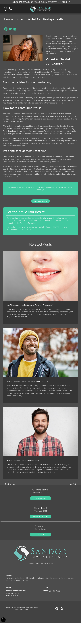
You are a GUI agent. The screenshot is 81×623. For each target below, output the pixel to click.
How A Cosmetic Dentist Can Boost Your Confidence (27, 381)
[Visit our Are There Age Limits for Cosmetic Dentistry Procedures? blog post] (40, 276)
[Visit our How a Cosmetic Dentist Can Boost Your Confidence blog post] (40, 352)
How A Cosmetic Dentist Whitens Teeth (23, 460)
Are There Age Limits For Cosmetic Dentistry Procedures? (30, 305)
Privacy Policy (18, 609)
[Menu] (75, 9)
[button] (5, 9)
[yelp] (61, 609)
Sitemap (26, 609)
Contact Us (40, 534)
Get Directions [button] (40, 498)
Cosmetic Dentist (40, 201)
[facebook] (57, 609)
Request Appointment (40, 516)
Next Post (72, 484)
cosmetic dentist (70, 39)
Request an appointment (16, 227)
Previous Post (10, 484)
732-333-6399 (58, 227)
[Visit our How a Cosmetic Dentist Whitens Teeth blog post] (40, 431)
